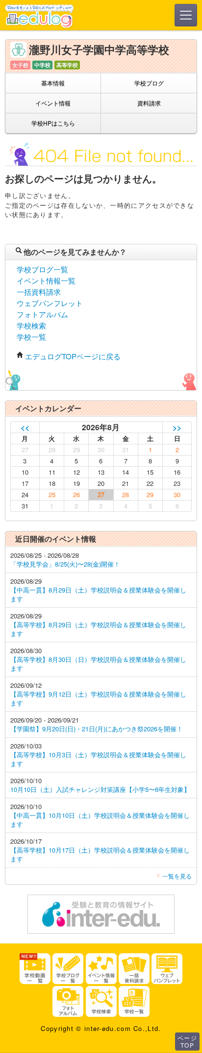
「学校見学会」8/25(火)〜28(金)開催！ (65, 564)
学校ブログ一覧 (42, 269)
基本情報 (53, 83)
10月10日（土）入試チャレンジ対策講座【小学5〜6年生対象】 (100, 789)
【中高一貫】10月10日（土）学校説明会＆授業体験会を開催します (100, 820)
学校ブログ (149, 83)
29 (150, 494)
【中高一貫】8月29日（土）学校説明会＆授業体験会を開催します (98, 594)
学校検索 (31, 325)
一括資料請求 (39, 291)
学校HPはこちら (53, 123)
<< (25, 427)
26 (76, 494)
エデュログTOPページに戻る (73, 356)
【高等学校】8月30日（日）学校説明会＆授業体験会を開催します (98, 664)
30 (177, 494)
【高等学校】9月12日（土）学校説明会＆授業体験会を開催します (98, 698)
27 (101, 494)
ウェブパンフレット (50, 303)
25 (52, 494)
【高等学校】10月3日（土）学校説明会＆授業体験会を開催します (98, 759)
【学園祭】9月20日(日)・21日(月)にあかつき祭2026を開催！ (96, 728)
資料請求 (149, 103)
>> (177, 427)
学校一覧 (31, 336)
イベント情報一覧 (46, 280)
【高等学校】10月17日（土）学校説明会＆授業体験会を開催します (100, 854)
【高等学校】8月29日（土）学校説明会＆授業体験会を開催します (98, 629)
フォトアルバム (42, 314)
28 (125, 494)
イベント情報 (53, 103)
